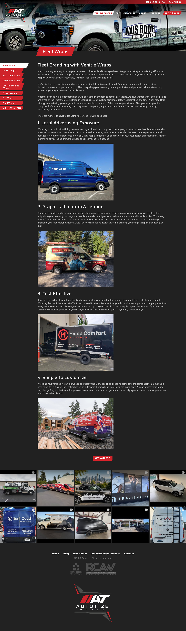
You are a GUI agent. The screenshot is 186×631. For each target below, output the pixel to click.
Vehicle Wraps (103, 13)
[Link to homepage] (15, 13)
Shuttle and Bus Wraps (11, 87)
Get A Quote (172, 13)
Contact (155, 13)
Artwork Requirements (105, 553)
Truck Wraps (9, 70)
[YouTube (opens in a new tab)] (179, 2)
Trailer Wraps (10, 93)
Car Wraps (8, 98)
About (143, 13)
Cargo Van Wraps (11, 80)
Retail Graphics (125, 13)
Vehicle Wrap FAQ (12, 108)
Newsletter (80, 553)
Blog (163, 2)
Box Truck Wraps (11, 75)
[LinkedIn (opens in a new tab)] (177, 2)
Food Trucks (9, 103)
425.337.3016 (153, 2)
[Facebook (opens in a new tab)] (169, 2)
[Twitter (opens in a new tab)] (172, 2)
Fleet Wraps (9, 65)
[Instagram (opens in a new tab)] (175, 2)
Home (55, 553)
